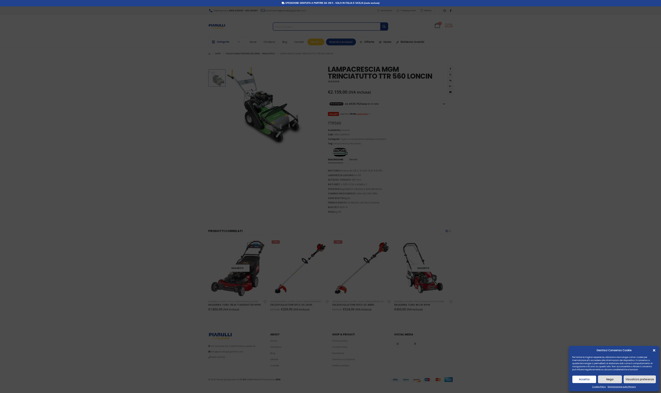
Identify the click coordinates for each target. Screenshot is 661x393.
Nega (609, 379)
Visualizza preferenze (640, 379)
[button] (654, 350)
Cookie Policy (599, 386)
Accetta (584, 379)
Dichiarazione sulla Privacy (622, 386)
